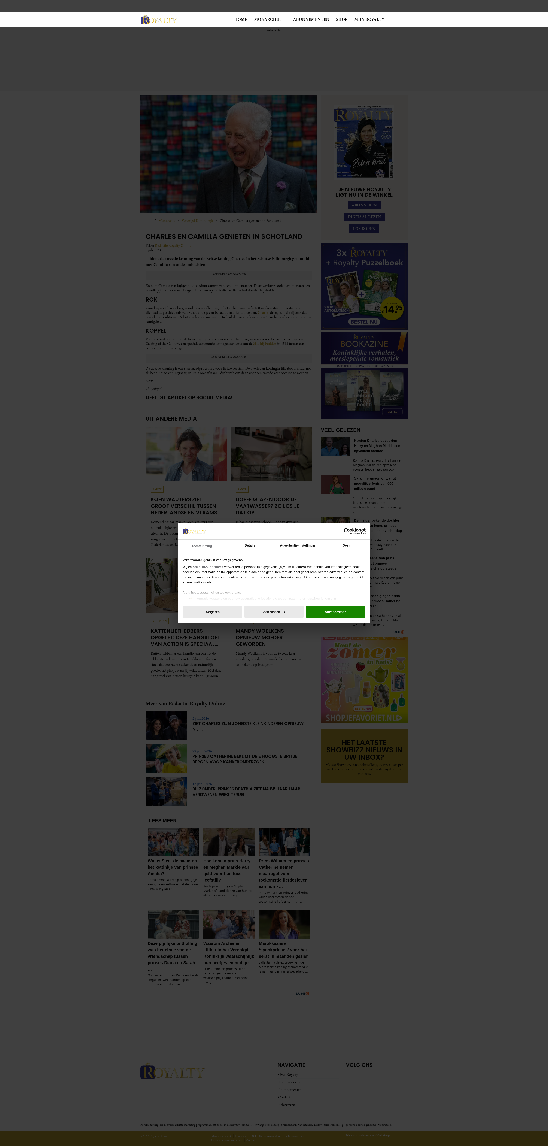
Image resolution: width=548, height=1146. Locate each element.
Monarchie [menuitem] (267, 19)
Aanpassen (271, 612)
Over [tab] (346, 545)
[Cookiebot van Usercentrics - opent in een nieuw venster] (347, 531)
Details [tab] (250, 545)
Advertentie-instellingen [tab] (298, 545)
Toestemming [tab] (202, 546)
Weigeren (212, 612)
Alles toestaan (335, 612)
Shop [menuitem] (341, 19)
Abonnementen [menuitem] (311, 19)
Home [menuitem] (240, 19)
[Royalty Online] (183, 19)
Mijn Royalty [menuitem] (369, 19)
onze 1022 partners (208, 566)
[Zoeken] (404, 19)
